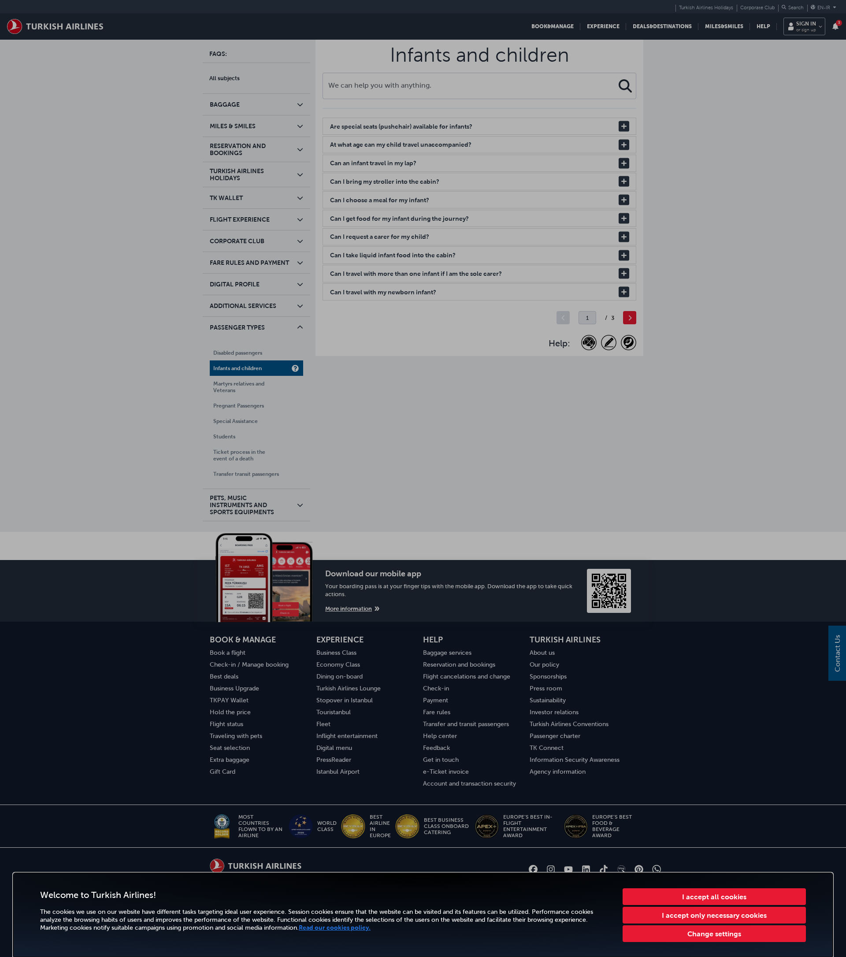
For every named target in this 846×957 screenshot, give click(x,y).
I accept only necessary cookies (714, 915)
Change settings (714, 934)
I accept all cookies (714, 897)
